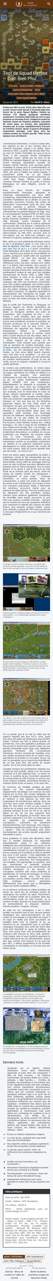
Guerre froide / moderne (32, 85)
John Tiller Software (14, 1260)
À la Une (13, 85)
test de (16, 246)
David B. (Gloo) (42, 102)
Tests (37, 89)
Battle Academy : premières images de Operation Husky (39, 1274)
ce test (6, 349)
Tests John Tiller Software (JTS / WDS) (26, 93)
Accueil (22, 1265)
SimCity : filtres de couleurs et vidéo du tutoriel (14, 1274)
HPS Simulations (35, 1256)
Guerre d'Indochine (22, 89)
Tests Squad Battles (26, 97)
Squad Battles (34, 1260)
